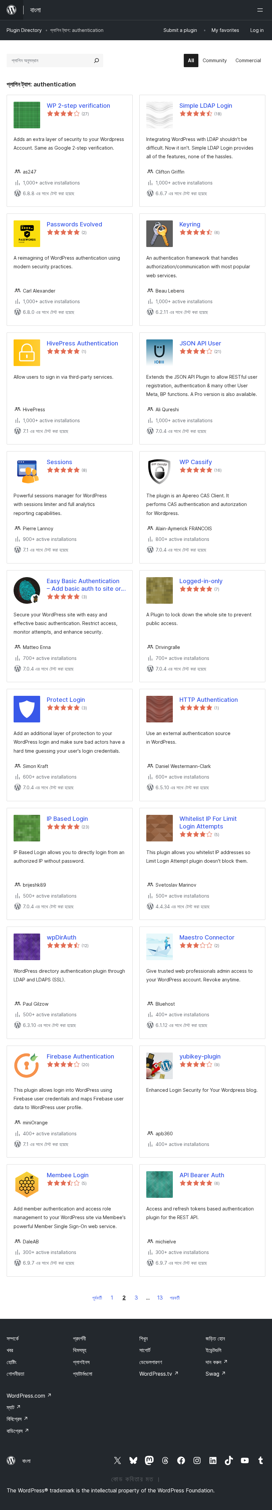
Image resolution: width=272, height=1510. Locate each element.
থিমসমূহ (79, 1350)
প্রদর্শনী (79, 1338)
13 (160, 1297)
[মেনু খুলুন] (261, 10)
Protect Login (66, 699)
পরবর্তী (175, 1298)
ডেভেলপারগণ (150, 1362)
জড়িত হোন (215, 1338)
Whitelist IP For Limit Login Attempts (208, 822)
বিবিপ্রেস (17, 1419)
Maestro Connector (207, 937)
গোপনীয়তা (15, 1373)
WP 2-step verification (78, 105)
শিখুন (143, 1338)
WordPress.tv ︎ (159, 1373)
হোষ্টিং (12, 1362)
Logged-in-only (201, 580)
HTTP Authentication (208, 699)
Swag (216, 1373)
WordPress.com (29, 1395)
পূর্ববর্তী (97, 1298)
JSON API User (200, 343)
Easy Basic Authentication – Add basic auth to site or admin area (84, 585)
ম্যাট (14, 1407)
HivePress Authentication (82, 343)
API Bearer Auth (201, 1175)
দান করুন (217, 1362)
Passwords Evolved (74, 224)
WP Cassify (195, 461)
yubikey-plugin (200, 1056)
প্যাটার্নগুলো (82, 1373)
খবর (10, 1350)
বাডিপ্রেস (18, 1431)
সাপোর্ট (144, 1350)
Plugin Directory (24, 30)
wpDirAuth (61, 937)
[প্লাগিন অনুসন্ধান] (96, 60)
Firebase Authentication (80, 1056)
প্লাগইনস (81, 1362)
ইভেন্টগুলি (213, 1350)
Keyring (189, 224)
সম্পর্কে (13, 1338)
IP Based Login (67, 818)
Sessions (59, 461)
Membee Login (68, 1175)
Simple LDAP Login (205, 105)
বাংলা (26, 1460)
